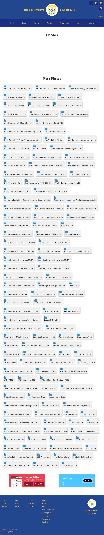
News (24, 23)
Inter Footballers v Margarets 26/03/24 (80, 217)
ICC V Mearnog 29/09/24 (27, 380)
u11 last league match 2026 (55, 131)
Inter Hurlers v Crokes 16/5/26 (14, 166)
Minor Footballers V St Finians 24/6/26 (17, 123)
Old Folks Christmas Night (82, 457)
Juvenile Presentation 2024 (14, 397)
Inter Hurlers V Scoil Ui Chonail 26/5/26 (47, 157)
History (30, 506)
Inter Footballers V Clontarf (54, 140)
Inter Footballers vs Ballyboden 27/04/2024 (19, 243)
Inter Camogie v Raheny (83, 354)
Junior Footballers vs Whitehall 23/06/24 (60, 328)
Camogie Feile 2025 (88, 414)
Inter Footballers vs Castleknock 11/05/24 (19, 268)
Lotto (78, 23)
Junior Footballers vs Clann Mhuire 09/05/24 (54, 260)
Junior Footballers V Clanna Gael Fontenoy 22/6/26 (22, 131)
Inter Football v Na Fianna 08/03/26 (16, 465)
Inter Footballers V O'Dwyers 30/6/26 (74, 114)
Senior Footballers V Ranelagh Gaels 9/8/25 (66, 448)
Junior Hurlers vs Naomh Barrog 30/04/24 (19, 251)
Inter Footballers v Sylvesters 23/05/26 (79, 157)
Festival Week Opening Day (86, 440)
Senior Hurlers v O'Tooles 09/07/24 (16, 337)
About (17, 506)
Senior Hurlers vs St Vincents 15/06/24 (48, 303)
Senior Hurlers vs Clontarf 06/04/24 (16, 226)
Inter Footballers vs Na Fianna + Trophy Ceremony (22, 320)
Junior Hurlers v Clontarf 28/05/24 (43, 294)
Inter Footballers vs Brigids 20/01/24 (38, 183)
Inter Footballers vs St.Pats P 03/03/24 (49, 208)
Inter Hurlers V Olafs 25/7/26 (14, 106)
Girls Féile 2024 (67, 226)
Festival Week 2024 (11, 345)
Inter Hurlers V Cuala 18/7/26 (38, 106)
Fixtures (36, 23)
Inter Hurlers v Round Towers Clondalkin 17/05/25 (22, 431)
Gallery (44, 506)
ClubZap (12, 532)
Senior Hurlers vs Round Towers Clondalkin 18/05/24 (23, 277)
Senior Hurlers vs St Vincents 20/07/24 (67, 345)
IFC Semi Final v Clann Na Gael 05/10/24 (55, 380)
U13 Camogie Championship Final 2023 (51, 174)
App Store (28, 484)
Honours (44, 500)
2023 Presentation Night (12, 183)
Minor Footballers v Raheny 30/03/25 (48, 414)
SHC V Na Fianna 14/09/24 (46, 371)
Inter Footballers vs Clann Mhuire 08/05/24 (19, 260)
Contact (31, 503)
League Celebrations (51, 320)
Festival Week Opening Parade (69, 97)
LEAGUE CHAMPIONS (51, 311)
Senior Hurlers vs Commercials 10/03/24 (48, 217)
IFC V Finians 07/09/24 (86, 363)
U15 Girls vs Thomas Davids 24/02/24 (17, 208)
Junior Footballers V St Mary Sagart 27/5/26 (66, 148)
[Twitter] (96, 3)
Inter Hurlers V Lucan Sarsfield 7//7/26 (43, 114)
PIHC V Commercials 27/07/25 (61, 440)
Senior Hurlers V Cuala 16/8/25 (34, 448)
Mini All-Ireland (64, 354)
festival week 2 (92, 423)
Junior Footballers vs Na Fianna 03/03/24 (82, 208)
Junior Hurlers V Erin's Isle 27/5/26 (16, 157)
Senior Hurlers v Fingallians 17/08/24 (35, 345)
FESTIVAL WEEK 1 (76, 423)
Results (49, 23)
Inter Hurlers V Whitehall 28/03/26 (45, 465)
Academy (45, 516)
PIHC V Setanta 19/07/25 (37, 440)
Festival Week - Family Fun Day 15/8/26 (83, 88)
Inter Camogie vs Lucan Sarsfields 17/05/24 (53, 268)
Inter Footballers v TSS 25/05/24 (15, 294)
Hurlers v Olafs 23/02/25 (50, 405)
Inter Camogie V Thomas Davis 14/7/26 (67, 106)
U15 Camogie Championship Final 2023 (18, 174)
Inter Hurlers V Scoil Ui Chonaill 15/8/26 (50, 88)
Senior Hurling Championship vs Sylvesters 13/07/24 (23, 328)
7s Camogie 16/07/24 (11, 354)
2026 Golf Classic (39, 148)
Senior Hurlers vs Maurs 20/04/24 (45, 226)
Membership (64, 23)
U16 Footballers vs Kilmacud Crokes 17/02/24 (50, 191)
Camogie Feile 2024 (72, 234)
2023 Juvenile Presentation (80, 174)
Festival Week (91, 448)
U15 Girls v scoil (10, 363)
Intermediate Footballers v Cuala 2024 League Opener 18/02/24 (27, 200)
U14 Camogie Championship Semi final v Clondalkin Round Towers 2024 (30, 388)
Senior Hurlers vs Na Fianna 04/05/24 (77, 251)
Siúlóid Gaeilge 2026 (69, 465)
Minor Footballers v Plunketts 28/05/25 (84, 431)
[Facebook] (91, 3)
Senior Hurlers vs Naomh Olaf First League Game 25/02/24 (75, 200)
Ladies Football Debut (57, 397)
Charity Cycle (74, 285)
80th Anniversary (43, 457)
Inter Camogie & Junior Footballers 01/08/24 (39, 354)
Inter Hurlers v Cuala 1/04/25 (54, 423)
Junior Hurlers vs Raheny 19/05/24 (58, 277)
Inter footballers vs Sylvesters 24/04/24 (18, 234)
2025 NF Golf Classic (11, 448)
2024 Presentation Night (36, 397)
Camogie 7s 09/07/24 (85, 337)
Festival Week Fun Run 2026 (14, 97)
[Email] (101, 3)
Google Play (39, 484)
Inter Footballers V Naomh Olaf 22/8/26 (18, 88)
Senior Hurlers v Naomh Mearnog (71, 294)
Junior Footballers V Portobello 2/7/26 (49, 123)
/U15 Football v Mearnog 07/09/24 (62, 363)
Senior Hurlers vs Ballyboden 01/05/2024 (53, 243)
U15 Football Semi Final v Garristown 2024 (76, 388)
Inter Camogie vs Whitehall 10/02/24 (17, 191)
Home (11, 23)
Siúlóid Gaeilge (71, 414)
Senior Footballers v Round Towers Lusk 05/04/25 (22, 423)
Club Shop (45, 522)
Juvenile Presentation (61, 457)
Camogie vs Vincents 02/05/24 (49, 251)
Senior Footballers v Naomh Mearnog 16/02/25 (21, 405)
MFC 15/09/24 (9, 380)
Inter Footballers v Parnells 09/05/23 (81, 166)
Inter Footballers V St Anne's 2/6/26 (16, 148)
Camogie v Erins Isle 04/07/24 (44, 337)
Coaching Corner (47, 513)
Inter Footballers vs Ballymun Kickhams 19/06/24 (21, 311)
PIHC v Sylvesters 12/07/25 (14, 440)
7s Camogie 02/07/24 (72, 311)
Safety (44, 503)
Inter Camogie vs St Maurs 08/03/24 (17, 217)
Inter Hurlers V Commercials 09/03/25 (17, 414)
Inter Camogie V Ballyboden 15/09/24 (73, 371)
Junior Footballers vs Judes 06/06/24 (17, 303)
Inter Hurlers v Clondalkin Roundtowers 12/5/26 (46, 166)
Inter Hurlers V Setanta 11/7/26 (15, 114)
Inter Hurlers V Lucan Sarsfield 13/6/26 (82, 140)
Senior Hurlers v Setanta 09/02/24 (67, 183)
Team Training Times (48, 509)
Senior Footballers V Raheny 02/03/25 (77, 405)
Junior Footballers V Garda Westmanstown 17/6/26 (22, 140)
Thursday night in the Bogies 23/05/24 (51, 285)
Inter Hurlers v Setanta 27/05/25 (55, 431)
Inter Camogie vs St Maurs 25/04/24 (48, 234)
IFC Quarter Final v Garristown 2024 (33, 363)
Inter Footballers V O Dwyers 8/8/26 (41, 97)
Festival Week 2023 (66, 337)
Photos (30, 500)
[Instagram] (101, 8)
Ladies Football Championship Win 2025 (18, 457)
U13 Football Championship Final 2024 (18, 371)
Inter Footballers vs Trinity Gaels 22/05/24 (19, 285)
